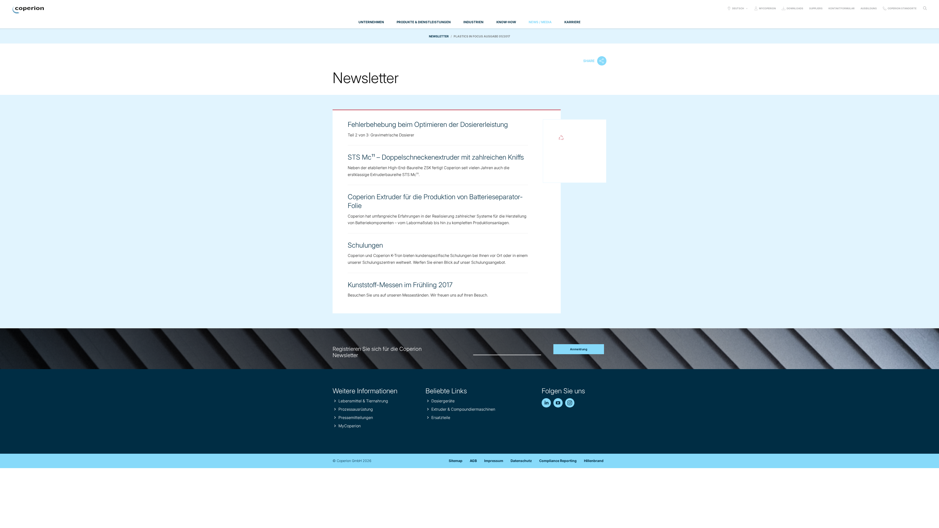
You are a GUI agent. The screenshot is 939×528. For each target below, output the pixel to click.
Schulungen (365, 245)
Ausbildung (869, 8)
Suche (924, 8)
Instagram (569, 402)
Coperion (28, 10)
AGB (473, 461)
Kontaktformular (841, 8)
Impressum (493, 461)
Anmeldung (579, 349)
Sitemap (455, 461)
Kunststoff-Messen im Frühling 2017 (400, 285)
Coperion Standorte (902, 8)
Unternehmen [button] (371, 22)
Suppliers (816, 8)
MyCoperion (767, 8)
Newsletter (439, 36)
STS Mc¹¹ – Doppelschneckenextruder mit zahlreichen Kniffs (436, 157)
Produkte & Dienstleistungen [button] (424, 22)
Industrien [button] (473, 22)
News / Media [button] (540, 22)
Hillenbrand (594, 461)
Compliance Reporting (558, 461)
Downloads (795, 8)
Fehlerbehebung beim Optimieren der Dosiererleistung (428, 124)
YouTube (558, 402)
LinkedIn (546, 402)
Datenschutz (521, 461)
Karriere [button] (572, 22)
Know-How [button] (506, 22)
